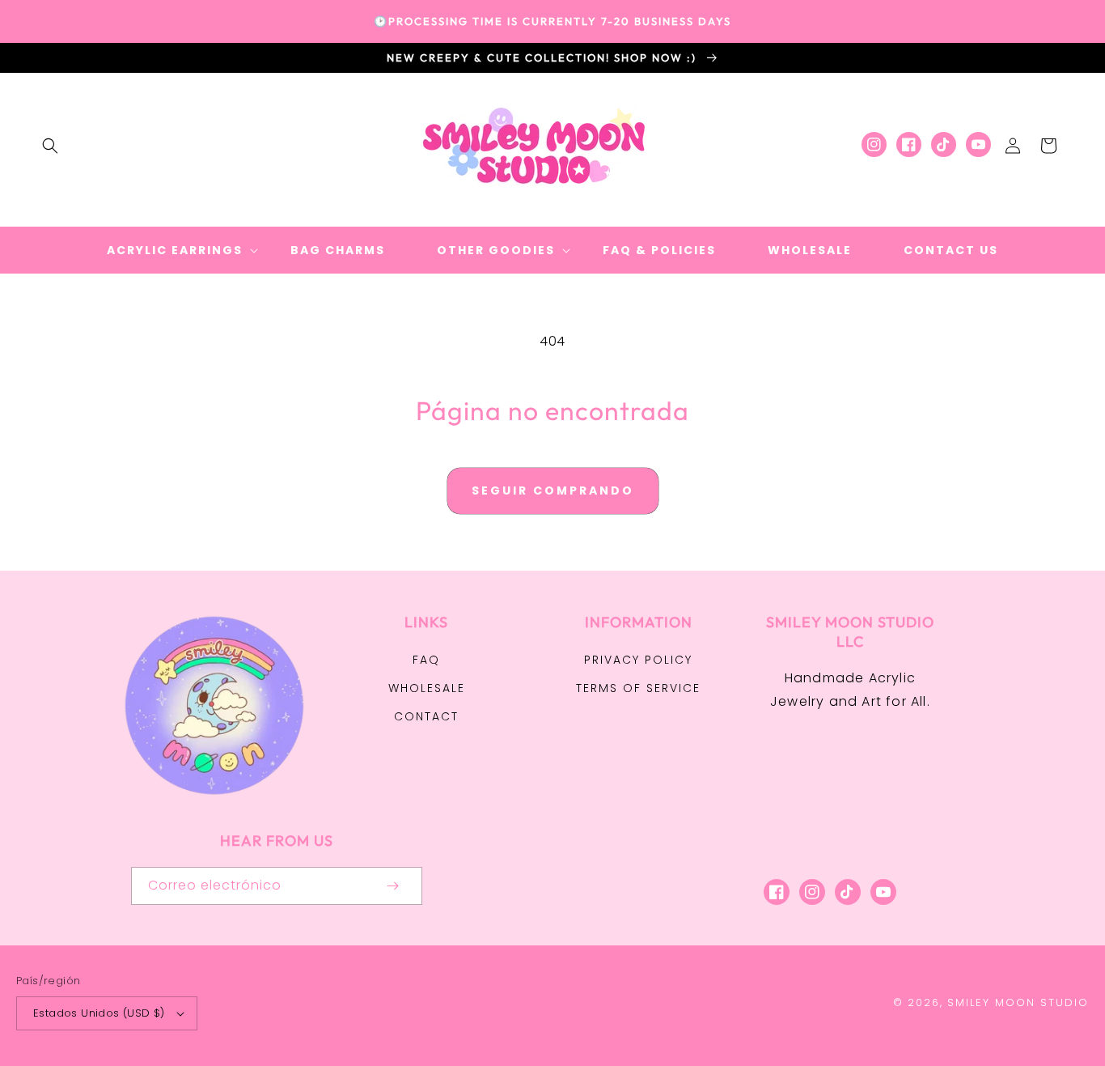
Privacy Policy (638, 660)
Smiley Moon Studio (1018, 1002)
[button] (50, 146)
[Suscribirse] (393, 886)
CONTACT (426, 716)
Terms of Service (638, 688)
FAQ (426, 660)
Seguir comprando (553, 490)
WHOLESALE (426, 688)
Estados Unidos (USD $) (99, 1013)
